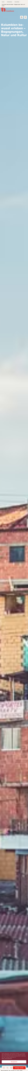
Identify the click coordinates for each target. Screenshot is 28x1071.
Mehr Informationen (7, 1058)
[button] (7, 1067)
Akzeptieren (14, 1061)
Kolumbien (17, 1)
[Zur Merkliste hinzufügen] (25, 17)
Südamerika (9, 1)
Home (3, 1)
